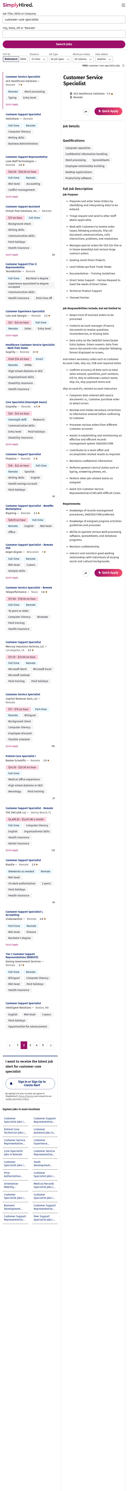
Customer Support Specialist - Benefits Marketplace (30, 507)
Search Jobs (64, 44)
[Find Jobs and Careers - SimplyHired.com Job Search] (18, 5)
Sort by (6, 54)
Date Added (101, 54)
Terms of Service (26, 1096)
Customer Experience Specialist (25, 311)
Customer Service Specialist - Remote (29, 587)
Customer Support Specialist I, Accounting (24, 913)
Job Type (53, 54)
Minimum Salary (81, 54)
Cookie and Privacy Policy (17, 1099)
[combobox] (64, 19)
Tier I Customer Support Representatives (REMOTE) (22, 955)
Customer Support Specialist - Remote (29, 808)
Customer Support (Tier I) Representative (21, 266)
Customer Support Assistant (23, 206)
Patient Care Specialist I (21, 756)
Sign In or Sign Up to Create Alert (32, 1083)
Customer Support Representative (27, 156)
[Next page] (51, 1045)
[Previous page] (10, 1045)
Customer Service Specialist (23, 76)
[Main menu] (123, 5)
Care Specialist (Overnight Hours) (26, 402)
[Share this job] (85, 111)
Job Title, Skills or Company (19, 13)
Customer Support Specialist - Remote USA (29, 546)
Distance (34, 54)
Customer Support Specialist (23, 114)
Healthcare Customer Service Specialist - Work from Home (30, 346)
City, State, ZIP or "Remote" (19, 28)
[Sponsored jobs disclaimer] (123, 66)
